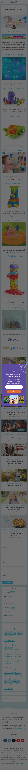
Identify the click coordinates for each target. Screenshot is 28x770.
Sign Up (14, 391)
